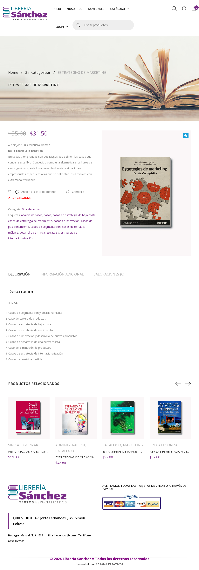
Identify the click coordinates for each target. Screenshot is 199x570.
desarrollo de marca (32, 232)
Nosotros (74, 9)
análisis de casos (31, 215)
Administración (70, 445)
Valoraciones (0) (108, 274)
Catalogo (64, 450)
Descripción (19, 274)
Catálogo (117, 9)
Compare (78, 192)
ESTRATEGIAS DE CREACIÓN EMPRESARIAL (84, 457)
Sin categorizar (38, 72)
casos (47, 215)
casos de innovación (66, 221)
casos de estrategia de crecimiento (30, 221)
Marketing (133, 445)
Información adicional (62, 274)
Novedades (96, 9)
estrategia (52, 232)
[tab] (21, 274)
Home (13, 72)
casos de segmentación (46, 227)
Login (60, 27)
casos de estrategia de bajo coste (74, 215)
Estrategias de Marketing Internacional (135, 451)
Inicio (57, 9)
